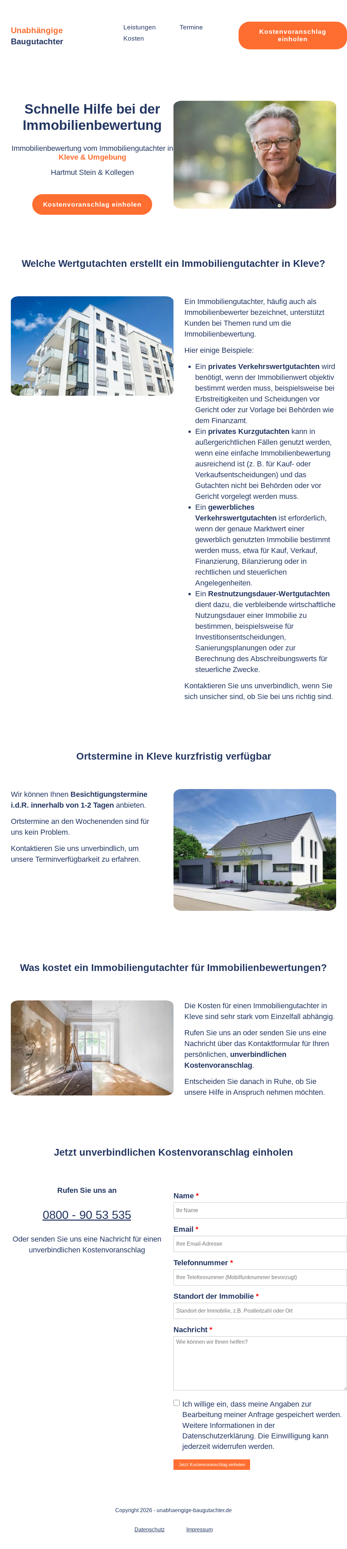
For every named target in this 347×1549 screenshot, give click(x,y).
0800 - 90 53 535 (87, 1214)
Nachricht (193, 1329)
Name (186, 1196)
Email (186, 1229)
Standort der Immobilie (216, 1296)
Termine (191, 27)
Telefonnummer (203, 1262)
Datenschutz (150, 1529)
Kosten (133, 38)
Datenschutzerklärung (218, 1436)
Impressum (199, 1529)
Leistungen (139, 27)
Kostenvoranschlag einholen (292, 35)
